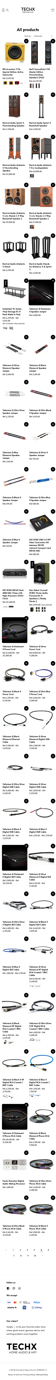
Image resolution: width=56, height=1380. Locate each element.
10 (35, 1255)
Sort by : (28, 36)
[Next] (42, 1256)
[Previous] (6, 1250)
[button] (3, 10)
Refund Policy (42, 1374)
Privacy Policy (29, 1374)
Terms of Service (15, 1374)
